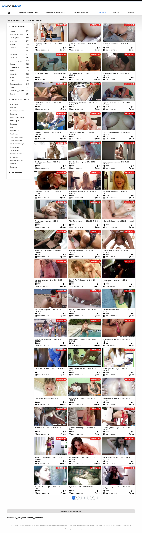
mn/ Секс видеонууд (19, 144)
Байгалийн (19, 74)
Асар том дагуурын (19, 34)
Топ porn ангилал (18, 26)
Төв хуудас (9, 12)
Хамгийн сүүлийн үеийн (28, 13)
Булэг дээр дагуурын (19, 61)
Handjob (19, 94)
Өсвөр (19, 77)
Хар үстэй (19, 54)
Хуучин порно (19, 147)
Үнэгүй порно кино (19, 140)
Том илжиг (19, 57)
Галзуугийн (19, 41)
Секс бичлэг (19, 134)
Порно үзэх (19, 107)
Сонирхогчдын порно (19, 154)
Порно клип (19, 114)
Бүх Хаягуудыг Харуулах (71, 511)
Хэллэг (19, 80)
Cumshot (19, 47)
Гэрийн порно (19, 121)
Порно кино (19, 167)
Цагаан (19, 44)
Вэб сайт (116, 13)
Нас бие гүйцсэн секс (19, 111)
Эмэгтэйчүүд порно (19, 160)
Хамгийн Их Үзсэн (80, 13)
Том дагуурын (19, 38)
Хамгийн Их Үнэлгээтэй (55, 13)
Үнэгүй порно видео (19, 137)
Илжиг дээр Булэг (19, 84)
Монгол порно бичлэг (19, 117)
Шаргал (19, 87)
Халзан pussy (19, 67)
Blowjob (19, 31)
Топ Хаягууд (16, 173)
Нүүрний (19, 71)
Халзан (19, 64)
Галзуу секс (19, 104)
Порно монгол (19, 130)
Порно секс (19, 124)
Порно (19, 127)
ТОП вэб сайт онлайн (20, 99)
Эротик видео (19, 157)
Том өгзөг (19, 51)
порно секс (61, 529)
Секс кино (19, 164)
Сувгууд (131, 13)
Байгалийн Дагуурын (19, 90)
